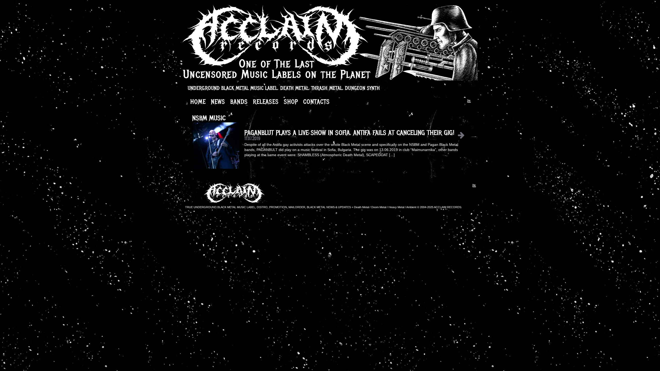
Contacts (316, 101)
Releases (266, 101)
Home (198, 101)
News (218, 101)
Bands (239, 101)
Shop (291, 101)
